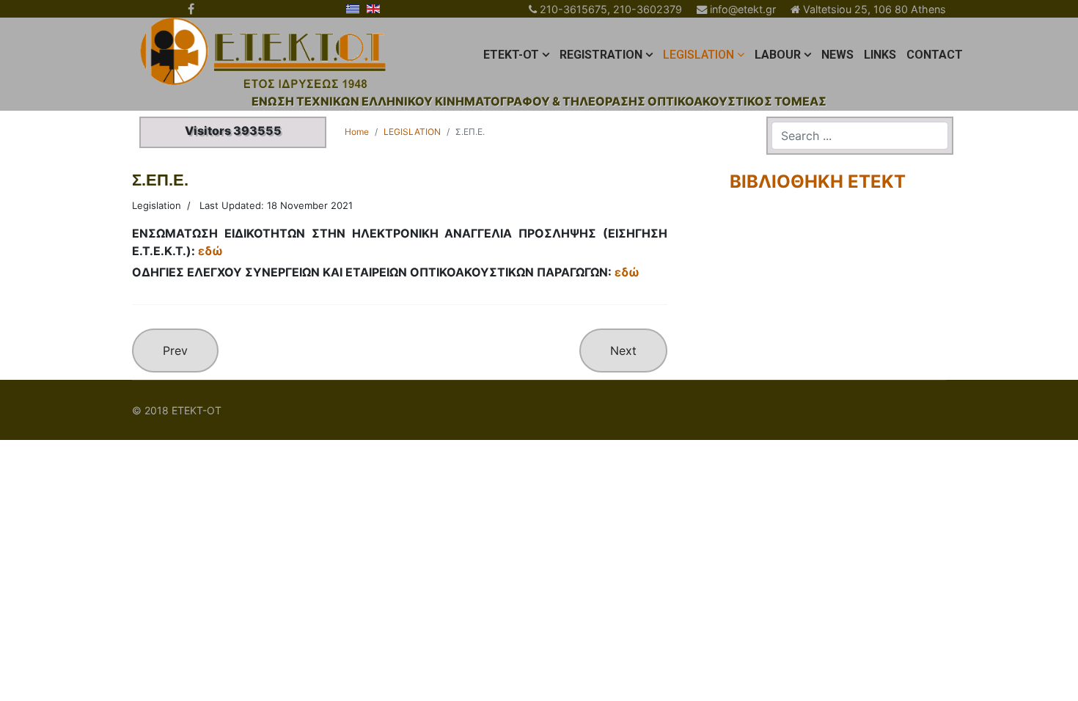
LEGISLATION (698, 55)
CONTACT (934, 55)
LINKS (880, 55)
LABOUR (778, 55)
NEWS (837, 55)
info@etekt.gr (743, 9)
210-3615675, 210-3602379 (611, 9)
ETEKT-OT (511, 55)
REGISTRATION (601, 55)
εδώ (210, 250)
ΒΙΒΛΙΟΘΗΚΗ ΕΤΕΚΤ (818, 181)
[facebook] (191, 8)
